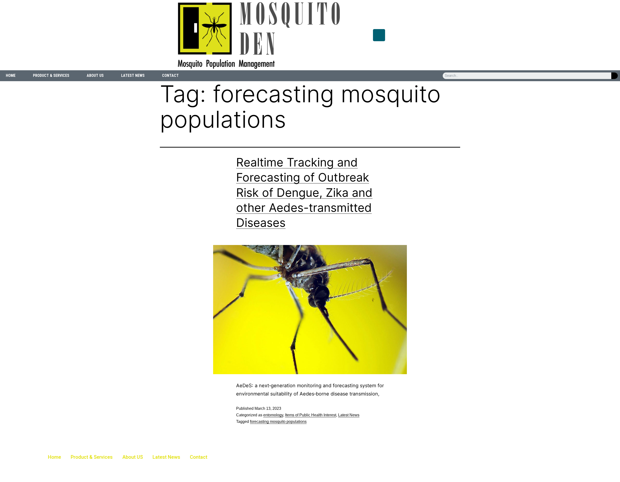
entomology (273, 415)
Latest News (133, 75)
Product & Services (51, 75)
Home (11, 75)
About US (95, 75)
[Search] (614, 75)
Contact (170, 75)
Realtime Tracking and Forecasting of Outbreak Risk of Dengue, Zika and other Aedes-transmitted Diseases (304, 192)
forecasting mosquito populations (278, 421)
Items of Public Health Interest (310, 415)
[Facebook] (379, 35)
